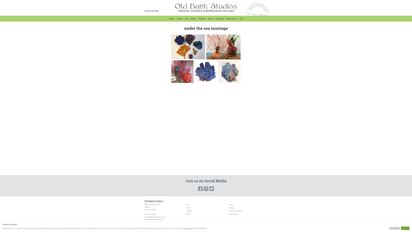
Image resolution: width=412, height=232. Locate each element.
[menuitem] (171, 19)
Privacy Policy (234, 214)
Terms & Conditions (236, 211)
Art (186, 18)
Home (171, 18)
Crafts (193, 18)
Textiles (201, 18)
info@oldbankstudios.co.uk (156, 217)
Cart (241, 18)
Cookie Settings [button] (394, 228)
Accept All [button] (405, 228)
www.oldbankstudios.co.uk (154, 219)
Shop (210, 18)
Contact (218, 18)
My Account (231, 18)
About (179, 18)
